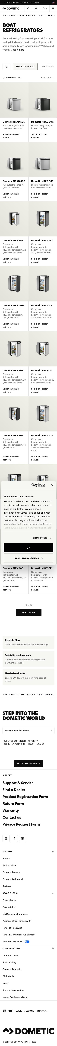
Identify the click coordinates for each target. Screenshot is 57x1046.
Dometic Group (20, 955)
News (15, 983)
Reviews (7, 886)
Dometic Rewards (11, 872)
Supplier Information (13, 990)
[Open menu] (53, 8)
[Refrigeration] (6, 66)
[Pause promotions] (4, 2)
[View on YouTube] (22, 838)
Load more (28, 612)
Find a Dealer (14, 790)
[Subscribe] (51, 730)
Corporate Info (11, 948)
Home (5, 15)
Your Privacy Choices (27, 558)
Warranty (11, 810)
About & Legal (10, 893)
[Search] (28, 8)
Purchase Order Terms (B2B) (17, 920)
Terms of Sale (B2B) (12, 927)
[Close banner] (52, 485)
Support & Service (18, 783)
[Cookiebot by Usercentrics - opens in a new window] (33, 485)
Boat (13, 15)
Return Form (13, 803)
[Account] (36, 8)
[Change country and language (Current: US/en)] (53, 2)
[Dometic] (11, 8)
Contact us (12, 817)
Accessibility (9, 907)
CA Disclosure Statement (15, 914)
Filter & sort (13, 77)
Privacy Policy (9, 900)
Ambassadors (9, 865)
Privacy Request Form (21, 824)
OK (28, 547)
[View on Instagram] (6, 838)
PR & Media (18, 976)
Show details (40, 537)
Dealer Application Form (25, 996)
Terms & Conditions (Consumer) (19, 934)
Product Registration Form (25, 796)
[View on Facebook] (14, 838)
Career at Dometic (22, 969)
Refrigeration (27, 15)
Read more (18, 49)
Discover (7, 851)
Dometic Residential (23, 879)
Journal (6, 858)
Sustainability (9, 962)
